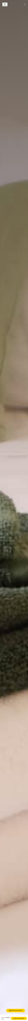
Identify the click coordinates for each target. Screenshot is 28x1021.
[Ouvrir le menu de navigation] (25, 4)
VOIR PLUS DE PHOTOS (16, 1010)
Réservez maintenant (19, 1017)
